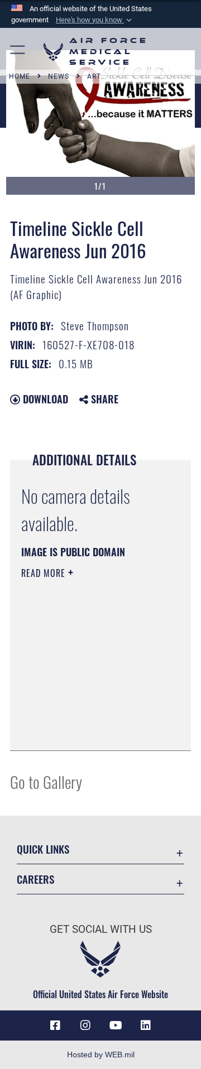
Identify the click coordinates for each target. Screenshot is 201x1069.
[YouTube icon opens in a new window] (115, 1025)
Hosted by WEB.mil (101, 1054)
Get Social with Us (101, 929)
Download (44, 399)
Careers (35, 879)
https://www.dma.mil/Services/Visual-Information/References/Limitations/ (89, 729)
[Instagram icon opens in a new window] (85, 1025)
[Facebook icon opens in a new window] (55, 1025)
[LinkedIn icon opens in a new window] (145, 1025)
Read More (44, 573)
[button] (95, 20)
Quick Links (43, 849)
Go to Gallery (46, 781)
